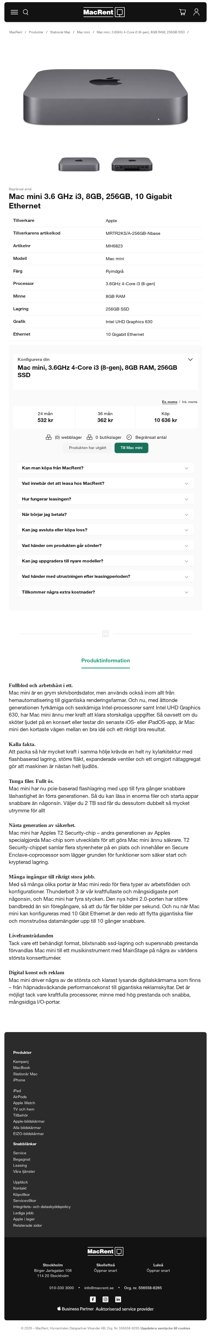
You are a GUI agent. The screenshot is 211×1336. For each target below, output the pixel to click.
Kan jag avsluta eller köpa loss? (54, 529)
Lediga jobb (23, 1212)
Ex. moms (169, 401)
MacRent (15, 32)
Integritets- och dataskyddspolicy (42, 1206)
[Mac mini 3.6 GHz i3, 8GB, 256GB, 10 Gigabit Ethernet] (105, 97)
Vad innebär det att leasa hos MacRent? (63, 483)
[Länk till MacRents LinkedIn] (118, 1300)
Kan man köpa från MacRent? (53, 467)
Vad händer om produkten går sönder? (62, 545)
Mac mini (83, 32)
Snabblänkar (24, 1143)
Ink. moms (189, 401)
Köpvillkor (21, 1194)
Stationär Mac (60, 32)
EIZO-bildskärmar (28, 1133)
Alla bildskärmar (27, 1127)
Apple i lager (24, 1219)
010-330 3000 (61, 1287)
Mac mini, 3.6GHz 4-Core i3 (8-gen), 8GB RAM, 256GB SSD (141, 32)
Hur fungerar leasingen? (46, 498)
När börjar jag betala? (44, 514)
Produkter (36, 32)
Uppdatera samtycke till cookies (165, 1328)
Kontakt (19, 1188)
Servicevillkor (24, 1200)
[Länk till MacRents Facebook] (93, 1300)
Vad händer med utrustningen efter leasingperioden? (76, 576)
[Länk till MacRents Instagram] (105, 1300)
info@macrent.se (99, 1287)
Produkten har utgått (87, 447)
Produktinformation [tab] (105, 660)
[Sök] (25, 12)
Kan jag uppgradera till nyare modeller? (62, 560)
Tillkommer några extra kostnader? (58, 591)
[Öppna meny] (14, 12)
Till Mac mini (131, 447)
